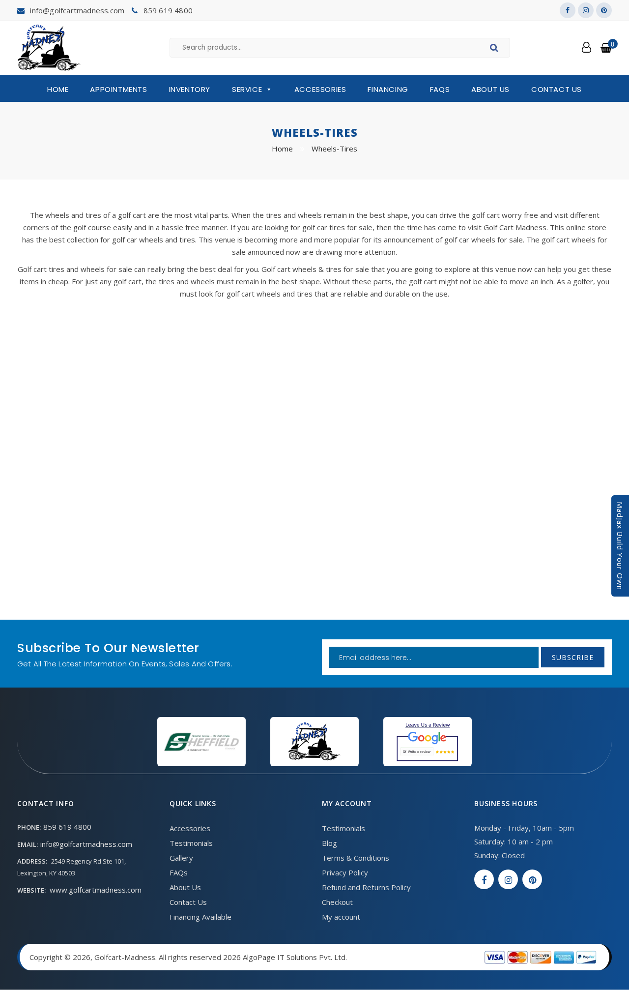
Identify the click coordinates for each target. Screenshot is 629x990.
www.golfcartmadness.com (96, 890)
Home (57, 89)
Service (247, 89)
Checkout (337, 902)
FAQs (440, 89)
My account (341, 917)
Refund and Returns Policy (366, 887)
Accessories (320, 89)
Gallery (181, 858)
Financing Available (200, 917)
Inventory (189, 89)
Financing (388, 89)
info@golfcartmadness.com (77, 10)
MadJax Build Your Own (620, 546)
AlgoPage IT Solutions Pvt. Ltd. (295, 957)
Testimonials (191, 843)
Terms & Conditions (355, 858)
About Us (490, 89)
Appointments (118, 89)
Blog (329, 843)
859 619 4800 (168, 10)
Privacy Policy (345, 872)
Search (495, 49)
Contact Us (556, 89)
